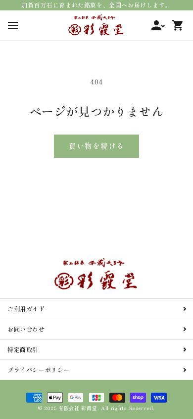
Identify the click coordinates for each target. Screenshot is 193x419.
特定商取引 (23, 349)
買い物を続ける (96, 145)
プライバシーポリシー (38, 369)
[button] (12, 25)
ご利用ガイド (26, 308)
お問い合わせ (26, 329)
